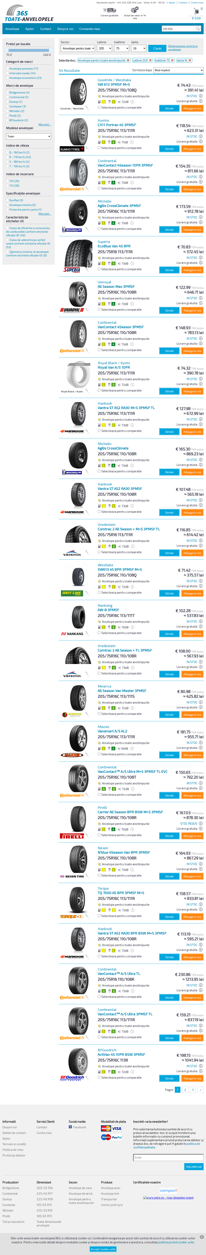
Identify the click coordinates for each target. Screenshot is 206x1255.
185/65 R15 (44, 1216)
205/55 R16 (45, 1188)
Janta (134, 42)
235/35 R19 (44, 1210)
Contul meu (197, 2)
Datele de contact (14, 1133)
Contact (183, 2)
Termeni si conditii (14, 1144)
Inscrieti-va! (194, 1166)
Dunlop (7, 1199)
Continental (10, 1193)
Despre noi (65, 29)
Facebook (79, 1127)
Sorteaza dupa (142, 70)
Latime (101, 42)
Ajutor (172, 2)
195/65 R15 (44, 1205)
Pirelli (6, 1216)
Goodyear (8, 1205)
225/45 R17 (45, 1193)
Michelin (7, 1210)
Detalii (169, 108)
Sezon (65, 42)
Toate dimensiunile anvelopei (49, 1223)
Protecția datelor (14, 1155)
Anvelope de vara (80, 1188)
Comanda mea (89, 29)
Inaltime (119, 42)
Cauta (157, 48)
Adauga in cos (192, 108)
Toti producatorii (13, 1221)
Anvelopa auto (110, 1188)
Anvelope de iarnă (80, 1193)
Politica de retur (13, 1149)
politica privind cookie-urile (176, 1242)
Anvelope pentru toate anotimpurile (102, 60)
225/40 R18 (45, 1199)
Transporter (109, 1199)
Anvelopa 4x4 (110, 1193)
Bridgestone (10, 1188)
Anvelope (12, 29)
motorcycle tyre (112, 1205)
